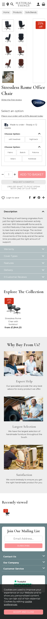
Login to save (12, 197)
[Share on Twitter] (34, 197)
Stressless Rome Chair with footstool (13, 321)
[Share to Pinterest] (39, 197)
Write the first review (11, 100)
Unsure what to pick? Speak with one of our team (23, 187)
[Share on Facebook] (29, 197)
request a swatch (23, 182)
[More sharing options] (43, 197)
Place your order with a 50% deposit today (22, 116)
